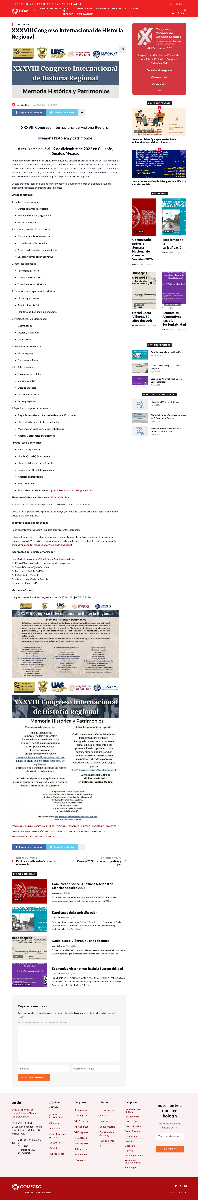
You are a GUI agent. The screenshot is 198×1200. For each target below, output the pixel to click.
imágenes (111, 826)
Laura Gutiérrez (23, 105)
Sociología (130, 1167)
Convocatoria (159, 77)
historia (86, 826)
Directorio (54, 1142)
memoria (26, 831)
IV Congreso (81, 1143)
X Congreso (80, 1109)
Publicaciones (56, 1153)
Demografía (131, 1136)
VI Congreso (81, 1132)
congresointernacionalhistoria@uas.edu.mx (70, 490)
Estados (61, 826)
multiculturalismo (79, 831)
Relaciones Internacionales (133, 1161)
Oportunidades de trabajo (107, 1134)
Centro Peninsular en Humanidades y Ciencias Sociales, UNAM (24, 1113)
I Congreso (80, 1160)
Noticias (104, 1115)
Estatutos (54, 1148)
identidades (99, 826)
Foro (101, 1146)
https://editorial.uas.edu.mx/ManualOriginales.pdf (45, 544)
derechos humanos (44, 826)
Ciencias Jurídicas (134, 1121)
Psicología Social (134, 1155)
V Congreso (80, 1137)
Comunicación (132, 1131)
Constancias (159, 84)
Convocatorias (22, 24)
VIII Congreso (81, 1120)
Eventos (103, 1120)
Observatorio (106, 1109)
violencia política (45, 837)
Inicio (171, 4)
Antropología (132, 1116)
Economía (130, 1140)
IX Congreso (81, 1115)
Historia (129, 1150)
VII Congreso (81, 1126)
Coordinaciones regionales (57, 1135)
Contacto (179, 4)
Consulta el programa (159, 70)
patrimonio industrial (22, 837)
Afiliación (54, 1122)
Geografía (130, 1145)
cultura (29, 826)
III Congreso (81, 1148)
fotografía (73, 826)
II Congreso (80, 1154)
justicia (15, 831)
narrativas (97, 831)
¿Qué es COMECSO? (56, 1116)
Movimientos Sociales (56, 831)
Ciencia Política (133, 1126)
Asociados (54, 1128)
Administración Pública (133, 1110)
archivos (17, 826)
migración (38, 831)
